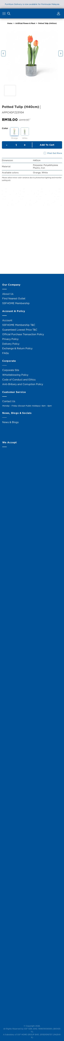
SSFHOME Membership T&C (18, 325)
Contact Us (8, 401)
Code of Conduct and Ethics (19, 379)
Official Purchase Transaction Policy (23, 334)
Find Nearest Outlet (13, 298)
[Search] (9, 14)
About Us (7, 294)
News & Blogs (10, 422)
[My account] (58, 14)
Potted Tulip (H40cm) (47, 23)
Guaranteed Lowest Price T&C (19, 329)
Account (7, 320)
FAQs (5, 353)
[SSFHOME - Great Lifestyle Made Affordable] (32, 13)
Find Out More (54, 153)
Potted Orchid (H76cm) (16, 246)
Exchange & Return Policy (17, 348)
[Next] (60, 53)
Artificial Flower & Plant (25, 23)
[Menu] (4, 14)
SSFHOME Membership (16, 303)
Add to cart (47, 144)
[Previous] (3, 53)
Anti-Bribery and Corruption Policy (22, 384)
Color (5, 128)
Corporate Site (10, 370)
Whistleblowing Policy (15, 374)
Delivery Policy (10, 343)
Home (9, 23)
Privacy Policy (10, 339)
